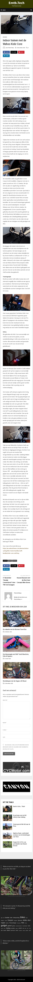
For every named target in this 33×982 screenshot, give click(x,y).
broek (6, 920)
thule (8, 930)
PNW (23, 928)
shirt (30, 928)
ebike (25, 920)
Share (7, 52)
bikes (22, 917)
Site (4, 737)
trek (17, 930)
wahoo (14, 560)
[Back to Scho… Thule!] (7, 807)
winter (27, 930)
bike (11, 917)
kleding (8, 928)
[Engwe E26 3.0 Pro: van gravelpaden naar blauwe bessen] (7, 842)
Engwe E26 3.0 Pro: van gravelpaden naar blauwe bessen (20, 843)
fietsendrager (12, 923)
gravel (10, 926)
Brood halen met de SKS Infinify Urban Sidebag (19, 816)
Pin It (22, 52)
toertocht (12, 930)
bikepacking (16, 917)
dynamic (20, 920)
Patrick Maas (11, 47)
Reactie (5, 700)
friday (26, 922)
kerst (5, 928)
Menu (4, 10)
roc (27, 928)
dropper (15, 920)
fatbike (7, 922)
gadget (4, 925)
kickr (10, 560)
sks (2, 930)
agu (2, 917)
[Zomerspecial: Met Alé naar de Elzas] (7, 824)
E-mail (5, 730)
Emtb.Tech (16, 3)
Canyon (10, 920)
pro (25, 928)
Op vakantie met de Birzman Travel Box (14, 629)
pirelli (20, 928)
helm (29, 926)
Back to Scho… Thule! (19, 806)
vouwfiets (20, 930)
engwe (3, 923)
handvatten (24, 925)
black (27, 917)
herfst (2, 928)
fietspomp (19, 922)
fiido (22, 923)
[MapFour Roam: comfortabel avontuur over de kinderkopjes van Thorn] (7, 833)
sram (4, 930)
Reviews (5, 37)
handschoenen (19, 925)
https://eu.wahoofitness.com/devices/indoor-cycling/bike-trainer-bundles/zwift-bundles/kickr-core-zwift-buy (16, 550)
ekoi (29, 920)
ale (3, 917)
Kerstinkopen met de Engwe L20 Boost (14, 681)
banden (7, 917)
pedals (17, 928)
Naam (5, 722)
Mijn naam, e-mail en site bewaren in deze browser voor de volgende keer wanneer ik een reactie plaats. (16, 747)
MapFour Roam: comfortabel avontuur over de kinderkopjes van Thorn (21, 835)
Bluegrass (2, 920)
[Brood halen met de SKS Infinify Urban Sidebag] (7, 815)
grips (13, 926)
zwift (30, 930)
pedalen (13, 928)
